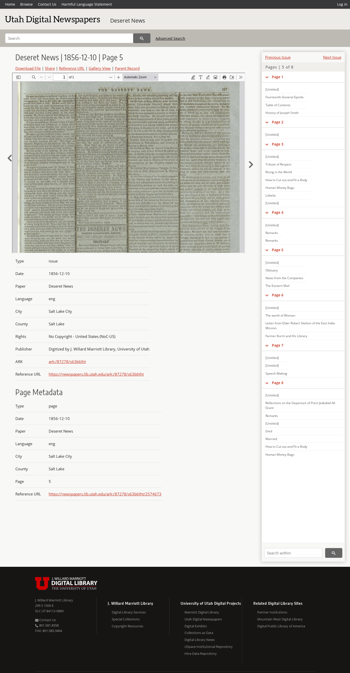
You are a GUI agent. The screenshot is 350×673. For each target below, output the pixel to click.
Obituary (271, 270)
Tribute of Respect (278, 164)
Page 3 (277, 144)
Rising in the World (278, 172)
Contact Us (47, 4)
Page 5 (277, 249)
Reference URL (72, 68)
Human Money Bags (279, 188)
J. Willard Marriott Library (54, 600)
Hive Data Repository (200, 653)
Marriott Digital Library (201, 612)
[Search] (141, 38)
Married (271, 439)
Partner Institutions (272, 612)
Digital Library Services (129, 612)
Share (50, 68)
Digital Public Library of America (281, 626)
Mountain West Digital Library (280, 619)
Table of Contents (278, 105)
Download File (28, 68)
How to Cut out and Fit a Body (286, 180)
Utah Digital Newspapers (203, 619)
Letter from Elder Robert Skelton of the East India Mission (300, 325)
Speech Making (276, 373)
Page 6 (277, 294)
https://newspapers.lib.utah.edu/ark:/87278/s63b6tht (96, 374)
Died (268, 431)
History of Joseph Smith (281, 113)
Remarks (271, 233)
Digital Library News (199, 639)
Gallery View (100, 68)
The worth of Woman (280, 315)
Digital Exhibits (195, 626)
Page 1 (277, 76)
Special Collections (126, 619)
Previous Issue (278, 57)
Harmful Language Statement (86, 4)
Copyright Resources (127, 626)
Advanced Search (170, 38)
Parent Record (127, 68)
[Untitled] (272, 89)
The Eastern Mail (277, 286)
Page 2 (277, 122)
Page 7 (277, 345)
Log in (342, 4)
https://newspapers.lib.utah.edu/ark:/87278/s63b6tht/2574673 (105, 493)
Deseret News (127, 20)
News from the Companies (284, 278)
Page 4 (277, 212)
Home (10, 4)
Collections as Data (198, 632)
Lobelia (270, 195)
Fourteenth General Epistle (284, 97)
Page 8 (277, 382)
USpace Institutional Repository (208, 646)
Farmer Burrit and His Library (286, 336)
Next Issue (332, 57)
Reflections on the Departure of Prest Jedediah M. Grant (300, 405)
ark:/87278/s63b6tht (67, 361)
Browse (26, 4)
